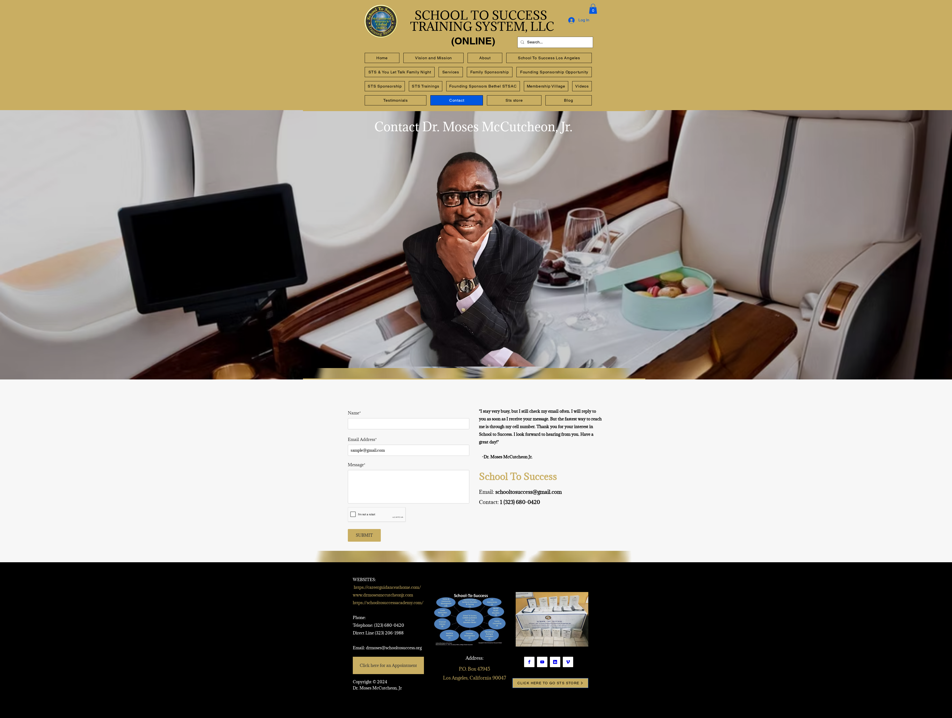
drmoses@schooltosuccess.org (394, 648)
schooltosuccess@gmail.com (528, 492)
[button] (593, 9)
